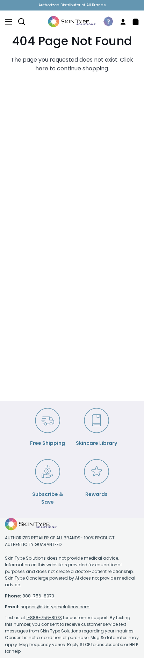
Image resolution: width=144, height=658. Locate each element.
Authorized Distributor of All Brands (72, 5)
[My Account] (120, 21)
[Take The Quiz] (105, 21)
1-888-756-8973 (44, 618)
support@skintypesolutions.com (55, 607)
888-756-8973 (38, 596)
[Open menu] (6, 22)
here (41, 68)
